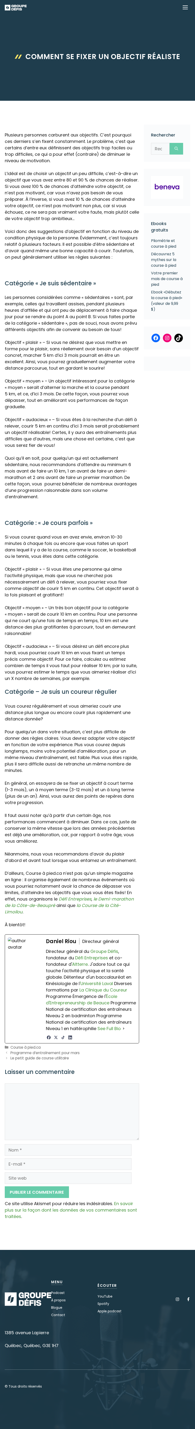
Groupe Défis (104, 951)
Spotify (103, 1303)
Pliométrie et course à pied (163, 243)
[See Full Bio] (124, 1028)
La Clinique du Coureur (102, 990)
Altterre (80, 964)
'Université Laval (96, 983)
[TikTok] (63, 1037)
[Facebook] (49, 1037)
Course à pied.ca (25, 1047)
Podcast (58, 1292)
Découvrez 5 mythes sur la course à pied (163, 259)
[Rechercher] (176, 149)
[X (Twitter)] (56, 1037)
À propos (58, 1300)
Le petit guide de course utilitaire (39, 1058)
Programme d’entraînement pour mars (45, 1052)
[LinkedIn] (70, 1037)
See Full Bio (109, 1028)
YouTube (105, 1296)
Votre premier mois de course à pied (167, 278)
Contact (58, 1315)
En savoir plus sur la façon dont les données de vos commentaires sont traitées (71, 1210)
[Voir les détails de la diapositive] (167, 187)
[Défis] (16, 7)
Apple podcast (110, 1311)
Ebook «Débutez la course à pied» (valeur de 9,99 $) (166, 300)
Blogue (56, 1307)
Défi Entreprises (75, 899)
